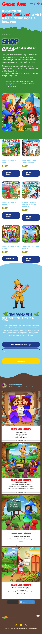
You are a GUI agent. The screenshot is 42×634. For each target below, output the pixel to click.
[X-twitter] (25, 624)
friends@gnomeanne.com (13, 84)
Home (3, 35)
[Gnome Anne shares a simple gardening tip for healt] (21, 573)
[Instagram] (16, 624)
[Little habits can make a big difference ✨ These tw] (21, 416)
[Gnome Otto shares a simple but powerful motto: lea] (21, 468)
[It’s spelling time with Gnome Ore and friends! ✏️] (21, 520)
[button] (31, 4)
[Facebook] (21, 624)
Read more (10, 259)
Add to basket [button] (8, 173)
